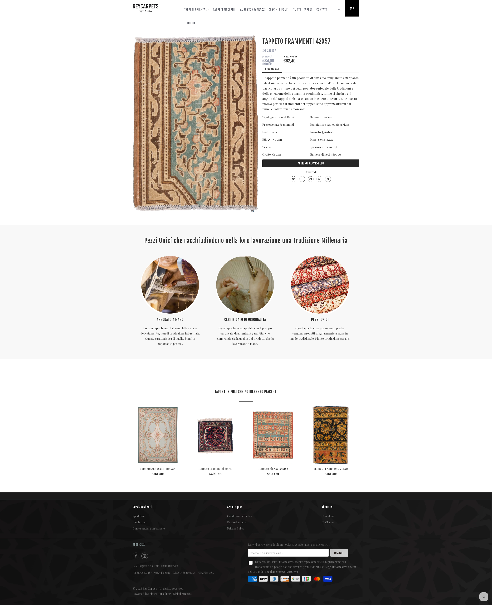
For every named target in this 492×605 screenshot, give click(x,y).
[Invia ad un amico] (327, 179)
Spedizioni (139, 516)
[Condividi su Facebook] (301, 179)
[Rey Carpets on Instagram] (145, 556)
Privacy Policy (235, 528)
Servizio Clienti (142, 507)
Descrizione (272, 69)
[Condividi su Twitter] (293, 179)
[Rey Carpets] (152, 7)
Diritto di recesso (237, 522)
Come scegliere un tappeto (149, 528)
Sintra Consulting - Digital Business (171, 594)
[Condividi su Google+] (319, 179)
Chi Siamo (328, 522)
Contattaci (328, 516)
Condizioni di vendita (239, 516)
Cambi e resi (140, 522)
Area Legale (234, 507)
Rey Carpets (150, 588)
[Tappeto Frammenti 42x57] (195, 123)
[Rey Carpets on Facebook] (137, 556)
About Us (327, 507)
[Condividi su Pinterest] (310, 179)
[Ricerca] (339, 10)
